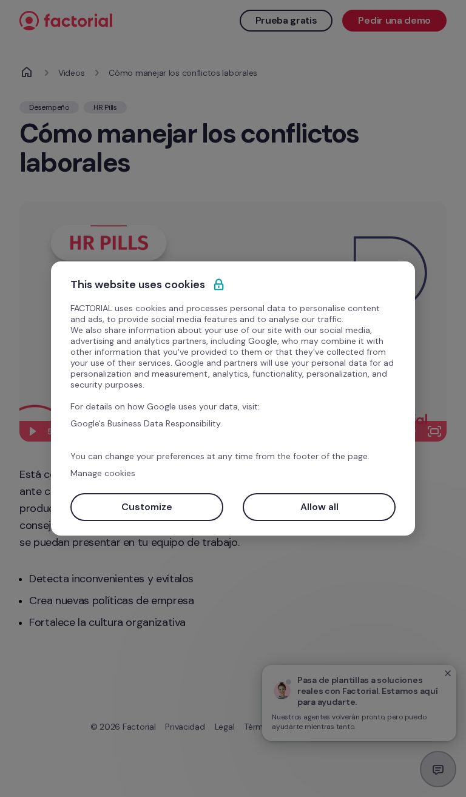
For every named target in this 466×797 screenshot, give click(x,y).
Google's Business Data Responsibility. (146, 423)
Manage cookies (102, 473)
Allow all (319, 506)
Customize (146, 506)
